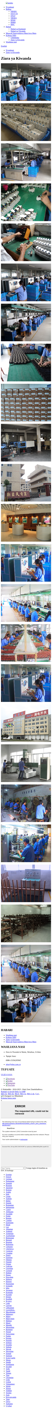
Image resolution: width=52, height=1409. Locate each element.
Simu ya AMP (20, 1092)
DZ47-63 (14, 14)
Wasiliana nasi (11, 42)
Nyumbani (10, 7)
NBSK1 (14, 18)
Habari (8, 27)
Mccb (17, 1094)
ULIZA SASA (6, 1075)
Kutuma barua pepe (8, 1098)
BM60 (13, 22)
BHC (13, 25)
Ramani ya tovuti (7, 1092)
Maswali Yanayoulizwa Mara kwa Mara (21, 33)
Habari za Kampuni (18, 29)
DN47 (13, 16)
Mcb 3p (4, 1094)
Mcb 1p (23, 1094)
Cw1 (37, 1094)
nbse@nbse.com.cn (13, 1064)
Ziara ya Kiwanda (17, 40)
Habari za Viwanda (18, 31)
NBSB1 (14, 11)
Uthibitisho (15, 38)
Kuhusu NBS (11, 35)
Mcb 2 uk (30, 1094)
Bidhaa (8, 9)
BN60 (13, 20)
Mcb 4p (11, 1094)
